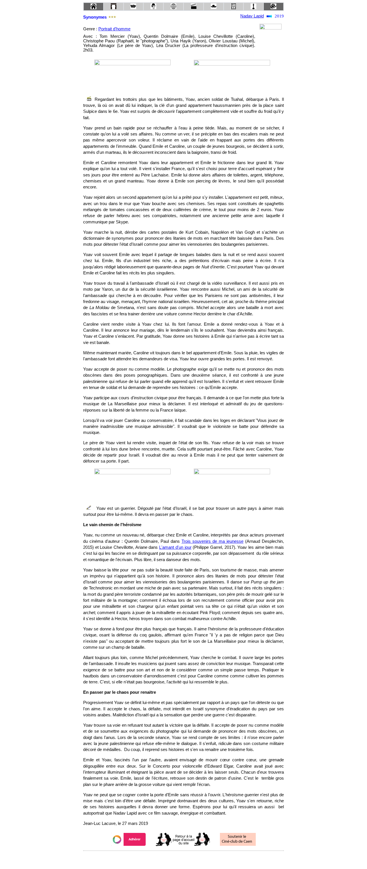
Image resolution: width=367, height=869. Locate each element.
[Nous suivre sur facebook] (172, 858)
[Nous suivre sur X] (183, 858)
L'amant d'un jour (175, 547)
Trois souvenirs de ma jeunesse (212, 541)
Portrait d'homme (114, 29)
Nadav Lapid (252, 16)
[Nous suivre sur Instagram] (194, 858)
